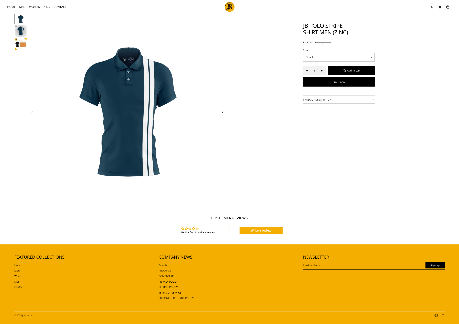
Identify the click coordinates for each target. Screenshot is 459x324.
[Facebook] (436, 315)
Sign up (435, 265)
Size (305, 50)
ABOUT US (165, 270)
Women (18, 276)
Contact (18, 287)
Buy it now (339, 82)
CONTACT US (166, 276)
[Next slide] (223, 112)
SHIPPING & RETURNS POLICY (176, 298)
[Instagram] (442, 315)
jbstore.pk (27, 315)
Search (163, 265)
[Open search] (432, 7)
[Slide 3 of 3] (21, 44)
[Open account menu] (440, 7)
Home (17, 265)
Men (17, 270)
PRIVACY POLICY (168, 281)
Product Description (317, 99)
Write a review (261, 230)
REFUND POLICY (168, 287)
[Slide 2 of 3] (21, 31)
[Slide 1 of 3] (21, 19)
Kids (17, 281)
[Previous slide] (31, 112)
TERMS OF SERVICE (170, 292)
